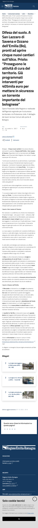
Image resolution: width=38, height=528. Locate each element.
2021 (23, 14)
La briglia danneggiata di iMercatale (15, 365)
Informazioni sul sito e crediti (10, 461)
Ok (19, 519)
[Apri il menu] (2, 6)
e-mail (9, 463)
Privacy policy (30, 513)
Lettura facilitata (7, 137)
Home (4, 14)
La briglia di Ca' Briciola (15, 379)
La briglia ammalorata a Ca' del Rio (15, 394)
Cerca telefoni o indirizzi (9, 486)
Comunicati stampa (14, 14)
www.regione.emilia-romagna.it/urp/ (19, 494)
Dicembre (30, 14)
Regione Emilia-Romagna (8, 1)
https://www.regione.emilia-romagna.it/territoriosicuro (18, 342)
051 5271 (12, 483)
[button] (33, 6)
